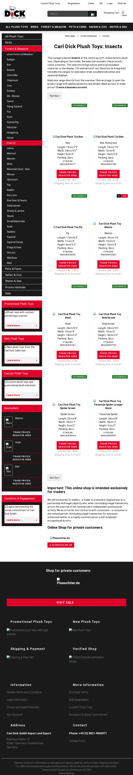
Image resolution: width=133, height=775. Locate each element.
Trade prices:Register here (68, 174)
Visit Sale (65, 602)
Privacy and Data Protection (23, 707)
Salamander (13, 205)
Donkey (11, 90)
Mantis (108, 233)
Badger (11, 59)
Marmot (11, 153)
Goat (9, 117)
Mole (9, 163)
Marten (11, 158)
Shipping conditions (109, 762)
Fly (67, 233)
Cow (9, 85)
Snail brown (108, 323)
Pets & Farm (77, 27)
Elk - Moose (13, 96)
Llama (10, 148)
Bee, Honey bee (108, 142)
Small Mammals (16, 221)
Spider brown (67, 414)
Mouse (11, 174)
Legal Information (17, 699)
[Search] (92, 14)
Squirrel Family (15, 242)
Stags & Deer (14, 247)
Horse (10, 137)
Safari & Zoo (98, 27)
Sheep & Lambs (15, 210)
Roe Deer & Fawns (17, 200)
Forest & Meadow (53, 27)
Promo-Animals (15, 287)
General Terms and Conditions (24, 692)
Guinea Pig (13, 122)
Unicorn (11, 252)
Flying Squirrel (14, 106)
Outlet (90, 3)
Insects (11, 143)
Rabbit (10, 190)
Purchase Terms (78, 692)
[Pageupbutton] (126, 770)
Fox (9, 111)
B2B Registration (79, 699)
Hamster (12, 127)
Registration (73, 3)
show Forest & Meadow (20, 54)
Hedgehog (12, 132)
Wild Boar (12, 257)
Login (109, 3)
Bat (9, 64)
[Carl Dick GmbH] (15, 12)
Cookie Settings (66, 773)
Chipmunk (12, 80)
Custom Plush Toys (50, 3)
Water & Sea (118, 27)
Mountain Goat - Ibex (18, 169)
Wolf (9, 263)
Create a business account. (72, 87)
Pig (8, 184)
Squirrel (11, 237)
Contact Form (77, 741)
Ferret (10, 101)
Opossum (12, 179)
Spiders (11, 231)
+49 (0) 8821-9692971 (93, 733)
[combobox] (54, 95)
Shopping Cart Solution (54, 769)
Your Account (15, 714)
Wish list (121, 3)
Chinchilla (12, 75)
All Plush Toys (17, 27)
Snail (67, 323)
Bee (68, 142)
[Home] (3, 27)
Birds (34, 27)
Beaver (11, 70)
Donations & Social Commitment (88, 714)
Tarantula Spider (108, 414)
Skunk (10, 216)
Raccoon (12, 195)
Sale (8, 293)
